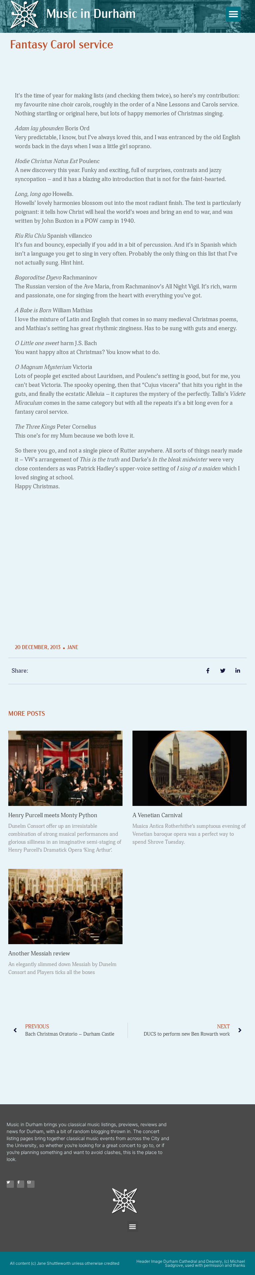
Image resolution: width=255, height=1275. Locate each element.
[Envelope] (31, 1184)
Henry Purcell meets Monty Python (52, 815)
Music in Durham (91, 14)
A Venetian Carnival (157, 815)
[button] (233, 14)
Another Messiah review (39, 953)
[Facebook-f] (20, 1184)
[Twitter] (10, 1184)
